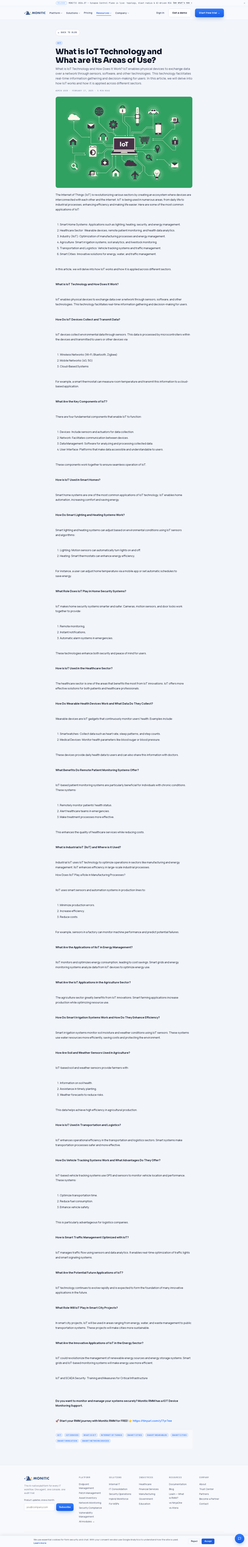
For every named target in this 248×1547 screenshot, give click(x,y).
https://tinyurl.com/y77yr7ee (152, 1421)
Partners (204, 1494)
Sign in (160, 13)
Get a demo (179, 13)
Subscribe (65, 1507)
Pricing (88, 12)
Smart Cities (179, 1435)
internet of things (111, 1435)
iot (59, 1435)
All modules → (87, 1521)
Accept (208, 1541)
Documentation (178, 1484)
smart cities (134, 1435)
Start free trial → (209, 13)
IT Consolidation (118, 1489)
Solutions (72, 13)
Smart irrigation (67, 1441)
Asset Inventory (88, 1497)
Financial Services (149, 1489)
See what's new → (182, 3)
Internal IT (114, 1484)
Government (146, 1498)
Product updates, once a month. (39, 1500)
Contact (204, 1503)
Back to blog (67, 32)
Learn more (40, 1542)
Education (144, 1503)
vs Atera (173, 1507)
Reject (194, 1541)
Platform (54, 13)
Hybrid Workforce (118, 1498)
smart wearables (157, 1435)
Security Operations (120, 1494)
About (202, 1484)
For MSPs (114, 1503)
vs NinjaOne (175, 1502)
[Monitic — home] (34, 13)
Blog (171, 1489)
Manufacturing (147, 1494)
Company (121, 13)
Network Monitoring (90, 1502)
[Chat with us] (239, 1538)
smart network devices (95, 1441)
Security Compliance (90, 1507)
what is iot (90, 1435)
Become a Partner (209, 1498)
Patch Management (90, 1493)
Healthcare (145, 1484)
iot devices (72, 1435)
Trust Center (206, 1489)
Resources (102, 13)
